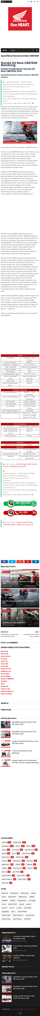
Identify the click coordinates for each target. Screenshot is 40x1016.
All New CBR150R (7, 679)
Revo (3, 684)
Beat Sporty (17, 861)
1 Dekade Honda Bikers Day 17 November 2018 (24, 937)
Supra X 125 (5, 689)
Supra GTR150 (6, 694)
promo (18, 846)
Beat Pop (4, 654)
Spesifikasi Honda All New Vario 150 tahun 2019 (18, 602)
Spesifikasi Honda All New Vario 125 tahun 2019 (18, 583)
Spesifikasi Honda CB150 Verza (14, 622)
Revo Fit (30, 868)
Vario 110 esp (22, 879)
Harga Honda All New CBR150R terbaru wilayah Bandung (18, 523)
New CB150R (5, 676)
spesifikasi (14, 59)
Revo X (4, 872)
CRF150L (4, 681)
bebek (4, 853)
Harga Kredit (17, 842)
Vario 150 (4, 666)
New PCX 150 (6, 669)
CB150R (17, 864)
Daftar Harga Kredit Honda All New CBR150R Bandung (20, 465)
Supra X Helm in (7, 691)
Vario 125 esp (26, 853)
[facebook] (28, 1)
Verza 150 (5, 883)
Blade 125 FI (5, 864)
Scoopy (4, 659)
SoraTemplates (15, 1009)
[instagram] (31, 1)
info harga (15, 850)
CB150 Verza (7, 611)
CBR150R (8, 59)
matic (4, 850)
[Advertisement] (20, 31)
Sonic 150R (5, 674)
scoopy (4, 861)
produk (4, 842)
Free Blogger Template (30, 1009)
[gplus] (37, 1)
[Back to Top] (20, 1013)
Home (5, 50)
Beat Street (5, 656)
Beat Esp (4, 651)
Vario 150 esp (29, 850)
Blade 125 (4, 686)
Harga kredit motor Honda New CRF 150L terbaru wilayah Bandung (25, 761)
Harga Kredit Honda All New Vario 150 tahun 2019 (24, 997)
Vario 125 (4, 664)
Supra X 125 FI (21, 875)
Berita (29, 846)
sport (14, 853)
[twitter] (34, 1)
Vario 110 (4, 661)
